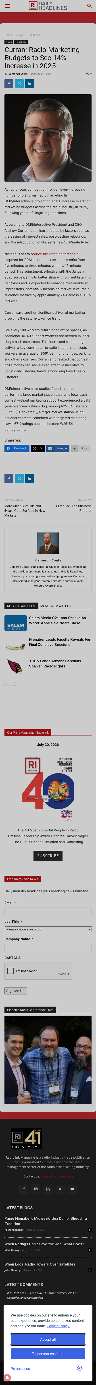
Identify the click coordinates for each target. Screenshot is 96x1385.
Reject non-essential (48, 1353)
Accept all (48, 1339)
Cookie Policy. (58, 1325)
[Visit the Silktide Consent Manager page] (80, 1368)
